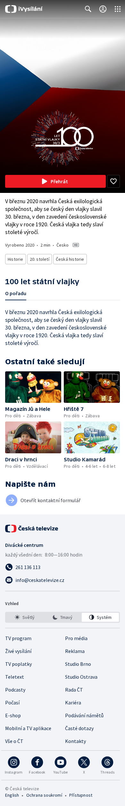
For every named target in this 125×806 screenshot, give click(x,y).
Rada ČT (74, 689)
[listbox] (62, 617)
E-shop (13, 715)
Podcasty (15, 689)
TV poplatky (18, 664)
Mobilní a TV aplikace (28, 728)
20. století (39, 259)
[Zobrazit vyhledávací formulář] (88, 9)
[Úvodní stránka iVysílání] (24, 9)
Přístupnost (80, 795)
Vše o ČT (14, 741)
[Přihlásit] (103, 9)
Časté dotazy (79, 728)
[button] (33, 387)
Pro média (76, 638)
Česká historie (70, 259)
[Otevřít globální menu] (117, 9)
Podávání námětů (84, 715)
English (12, 795)
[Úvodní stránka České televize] (32, 528)
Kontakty (75, 741)
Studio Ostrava (81, 677)
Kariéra (73, 702)
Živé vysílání (18, 651)
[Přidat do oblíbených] (113, 181)
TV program (18, 638)
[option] (24, 617)
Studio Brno (78, 664)
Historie (15, 259)
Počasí (12, 702)
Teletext (14, 677)
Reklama (75, 651)
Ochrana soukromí (44, 795)
